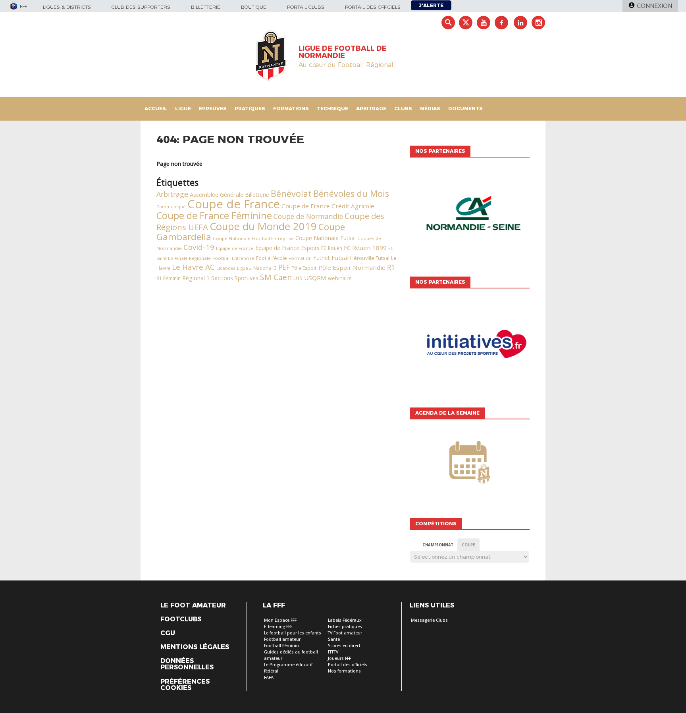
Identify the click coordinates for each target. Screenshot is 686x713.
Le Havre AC (193, 267)
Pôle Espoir (304, 268)
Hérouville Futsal (369, 257)
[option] (469, 215)
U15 (298, 278)
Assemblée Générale (216, 194)
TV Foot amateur (345, 633)
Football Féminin (281, 645)
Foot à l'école (271, 258)
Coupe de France (233, 204)
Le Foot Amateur (193, 605)
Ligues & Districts (67, 7)
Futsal (340, 257)
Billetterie (205, 7)
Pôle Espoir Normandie (351, 267)
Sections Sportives (234, 278)
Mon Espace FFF (280, 620)
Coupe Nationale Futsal (325, 238)
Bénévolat (291, 193)
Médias (430, 108)
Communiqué (171, 206)
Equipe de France (235, 248)
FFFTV (333, 652)
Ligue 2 (244, 268)
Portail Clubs (305, 7)
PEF (284, 267)
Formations (291, 108)
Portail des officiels (373, 7)
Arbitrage (371, 108)
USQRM (315, 278)
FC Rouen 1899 (365, 248)
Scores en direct (344, 645)
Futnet (321, 257)
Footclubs (180, 619)
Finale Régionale (193, 258)
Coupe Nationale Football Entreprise (253, 238)
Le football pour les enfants (292, 633)
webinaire (340, 278)
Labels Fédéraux (345, 620)
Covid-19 (198, 247)
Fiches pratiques (345, 626)
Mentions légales (194, 647)
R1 (391, 267)
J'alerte (431, 5)
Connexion (654, 6)
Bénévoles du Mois (351, 193)
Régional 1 (196, 278)
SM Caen (276, 277)
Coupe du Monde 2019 (263, 226)
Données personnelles (187, 664)
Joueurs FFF (339, 658)
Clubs (403, 108)
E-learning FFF (278, 626)
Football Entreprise (233, 258)
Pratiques (250, 108)
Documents (465, 108)
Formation (300, 258)
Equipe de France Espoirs (287, 248)
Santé (334, 639)
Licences (225, 268)
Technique (332, 108)
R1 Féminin (168, 278)
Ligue (183, 108)
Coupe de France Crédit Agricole (327, 206)
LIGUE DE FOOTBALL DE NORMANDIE (343, 52)
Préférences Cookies (185, 684)
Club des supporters (141, 7)
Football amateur (282, 639)
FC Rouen (331, 248)
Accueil (156, 108)
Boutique (253, 7)
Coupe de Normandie (308, 216)
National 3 (265, 268)
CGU (167, 633)
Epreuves (213, 108)
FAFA (269, 677)
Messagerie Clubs (429, 620)
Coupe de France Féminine (214, 215)
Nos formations (344, 671)
